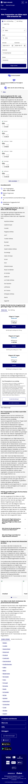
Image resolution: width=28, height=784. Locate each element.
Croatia (5, 646)
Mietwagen (3, 9)
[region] (14, 392)
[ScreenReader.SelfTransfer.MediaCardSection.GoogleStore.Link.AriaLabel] (6, 749)
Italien (4, 667)
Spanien (5, 698)
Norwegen (6, 677)
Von (3, 27)
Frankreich (6, 658)
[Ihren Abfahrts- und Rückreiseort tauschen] (24, 30)
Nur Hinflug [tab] (11, 310)
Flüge (2, 5)
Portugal (5, 683)
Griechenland (7, 661)
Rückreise (17, 42)
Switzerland (6, 701)
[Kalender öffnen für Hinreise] (12, 45)
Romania (5, 686)
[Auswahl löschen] (24, 38)
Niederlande (6, 674)
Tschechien (6, 704)
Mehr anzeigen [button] (13, 181)
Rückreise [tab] (4, 310)
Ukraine (5, 711)
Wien (4, 92)
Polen (4, 680)
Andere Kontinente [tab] (16, 639)
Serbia (4, 695)
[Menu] (26, 2)
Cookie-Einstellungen (14, 399)
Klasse (4, 57)
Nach (3, 35)
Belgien (5, 643)
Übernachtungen (10, 5)
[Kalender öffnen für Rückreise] (24, 45)
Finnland (5, 655)
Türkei (4, 707)
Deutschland (6, 649)
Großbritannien (7, 664)
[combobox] (14, 30)
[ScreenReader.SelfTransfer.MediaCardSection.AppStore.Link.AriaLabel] (6, 744)
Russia (4, 689)
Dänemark (6, 652)
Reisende (4, 50)
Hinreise (4, 42)
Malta (4, 670)
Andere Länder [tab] (5, 639)
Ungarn (5, 714)
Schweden (6, 692)
